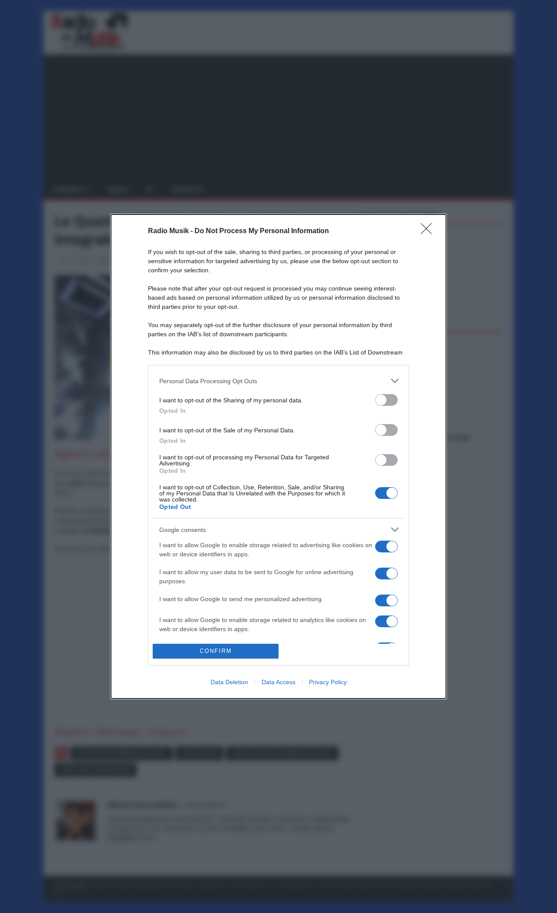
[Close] (429, 231)
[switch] (386, 400)
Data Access (278, 682)
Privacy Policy (328, 682)
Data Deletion (229, 682)
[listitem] (278, 380)
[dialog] (278, 456)
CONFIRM (216, 651)
